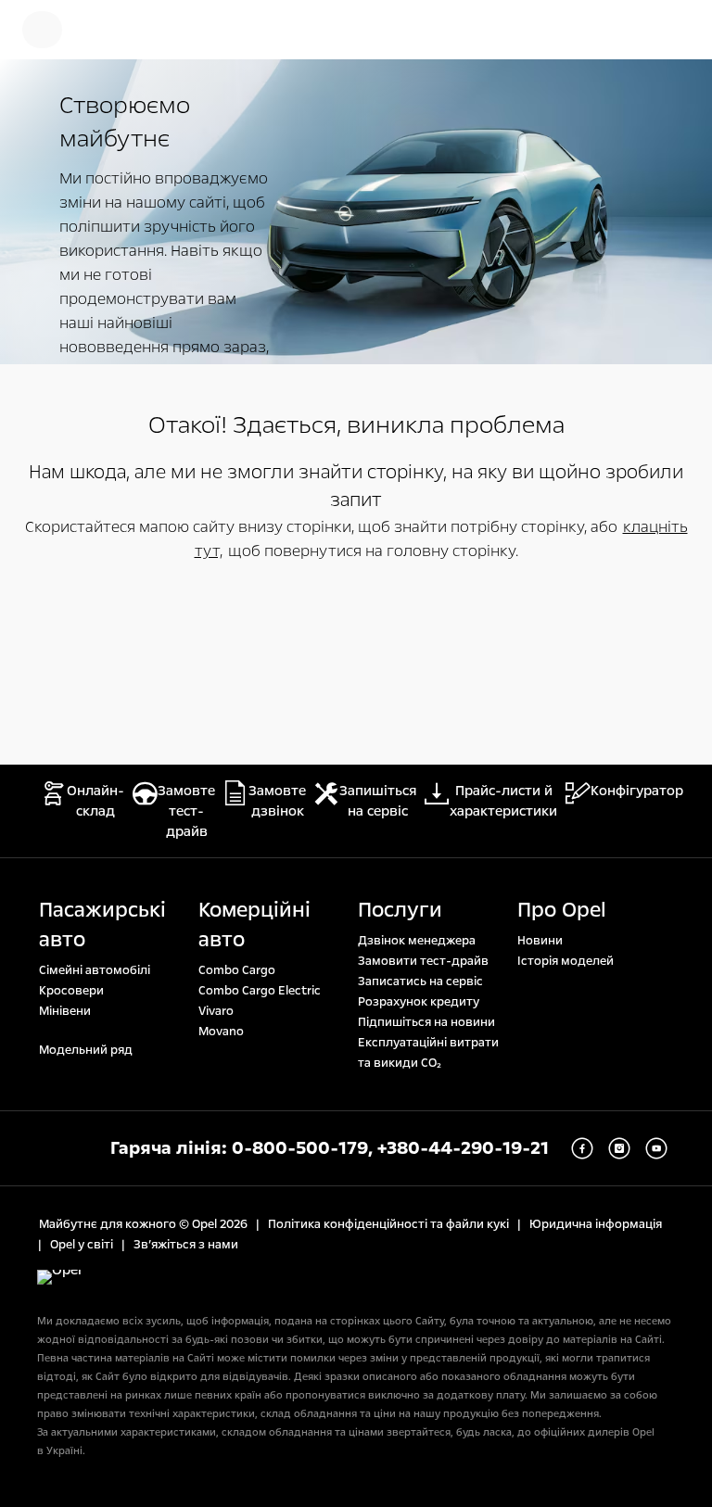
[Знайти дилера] (675, 29)
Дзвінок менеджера (417, 940)
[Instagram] (619, 1148)
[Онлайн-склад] (106, 29)
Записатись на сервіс (420, 981)
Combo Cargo (236, 970)
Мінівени (65, 1011)
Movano (221, 1031)
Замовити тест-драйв (423, 961)
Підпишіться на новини (426, 1022)
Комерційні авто (254, 925)
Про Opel (561, 910)
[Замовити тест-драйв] (615, 29)
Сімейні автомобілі (94, 970)
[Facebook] (582, 1148)
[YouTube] (656, 1148)
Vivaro (216, 1011)
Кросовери (71, 990)
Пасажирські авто (102, 925)
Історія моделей (565, 961)
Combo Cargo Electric (259, 990)
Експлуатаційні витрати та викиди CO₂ (428, 1052)
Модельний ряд (86, 1050)
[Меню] (42, 30)
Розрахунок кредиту (418, 1002)
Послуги (400, 910)
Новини (540, 940)
